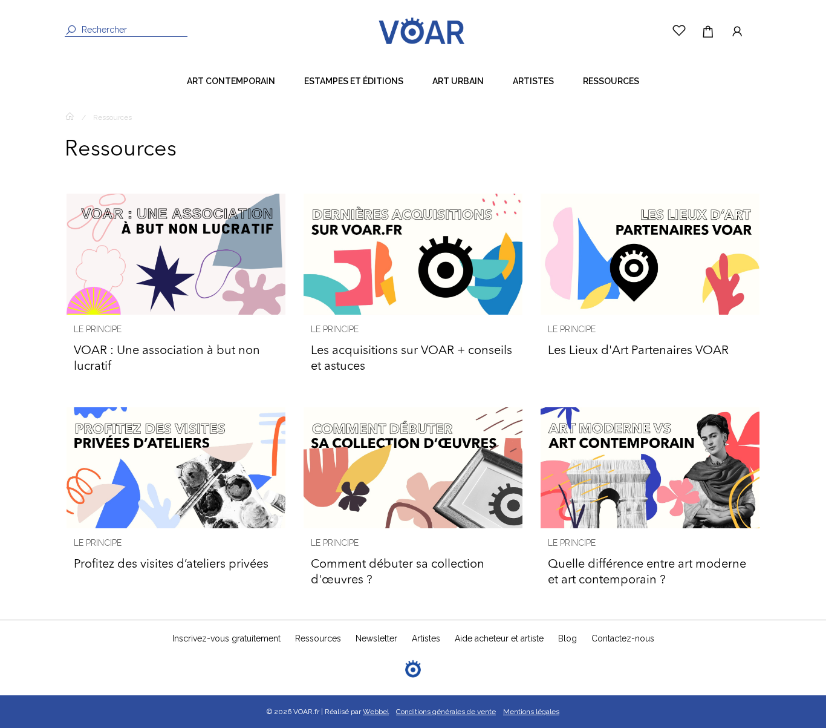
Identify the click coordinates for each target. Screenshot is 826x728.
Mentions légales (531, 711)
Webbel (376, 711)
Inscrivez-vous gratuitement (226, 638)
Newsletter (376, 638)
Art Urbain (458, 81)
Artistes (533, 81)
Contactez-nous (622, 638)
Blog (567, 638)
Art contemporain (231, 81)
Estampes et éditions (353, 81)
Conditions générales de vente (446, 711)
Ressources (611, 81)
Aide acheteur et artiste (499, 638)
